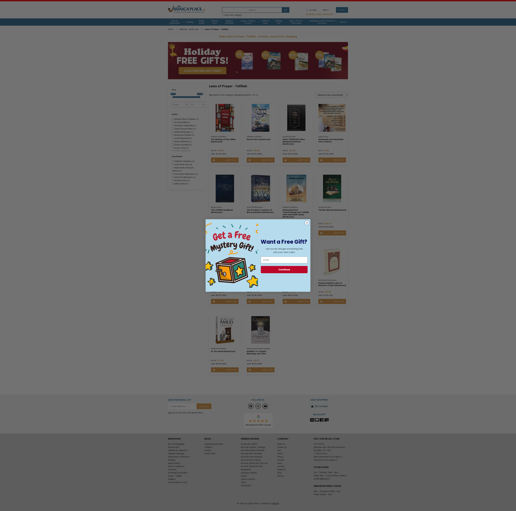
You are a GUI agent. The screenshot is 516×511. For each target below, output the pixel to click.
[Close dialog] (307, 222)
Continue (284, 269)
